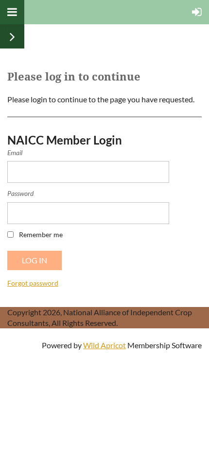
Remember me (41, 234)
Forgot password (32, 283)
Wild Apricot (104, 345)
